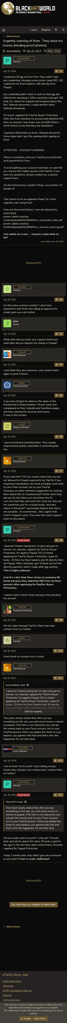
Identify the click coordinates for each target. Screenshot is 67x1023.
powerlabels (13, 51)
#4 (61, 364)
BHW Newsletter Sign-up (17, 990)
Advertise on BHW (33, 263)
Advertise (8, 986)
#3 (61, 333)
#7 (61, 471)
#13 (60, 795)
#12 (60, 760)
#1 (61, 71)
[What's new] (56, 30)
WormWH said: (14, 802)
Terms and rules (11, 1000)
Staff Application (12, 981)
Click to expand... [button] (33, 711)
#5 (61, 395)
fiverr (50, 51)
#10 (60, 650)
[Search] (63, 30)
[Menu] (3, 30)
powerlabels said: (15, 685)
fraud (57, 51)
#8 (61, 540)
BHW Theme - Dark (16, 974)
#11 (60, 678)
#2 (61, 299)
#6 (61, 436)
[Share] (56, 71)
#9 (61, 620)
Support (7, 995)
